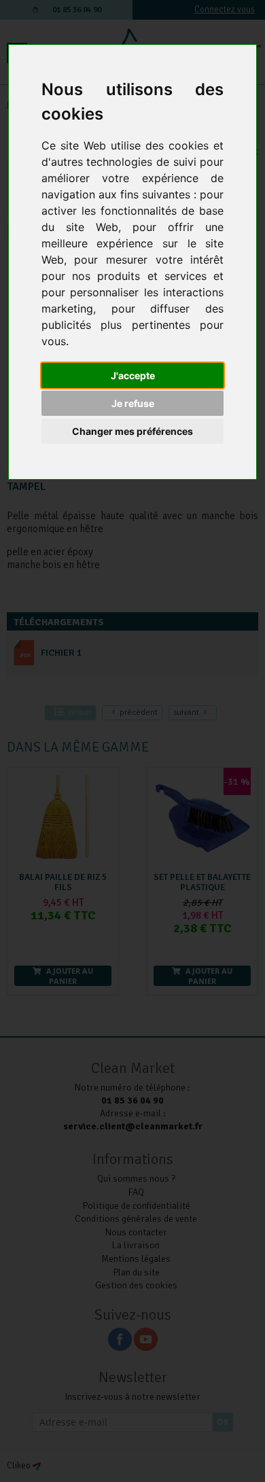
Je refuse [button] (132, 403)
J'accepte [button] (133, 375)
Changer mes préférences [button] (132, 431)
